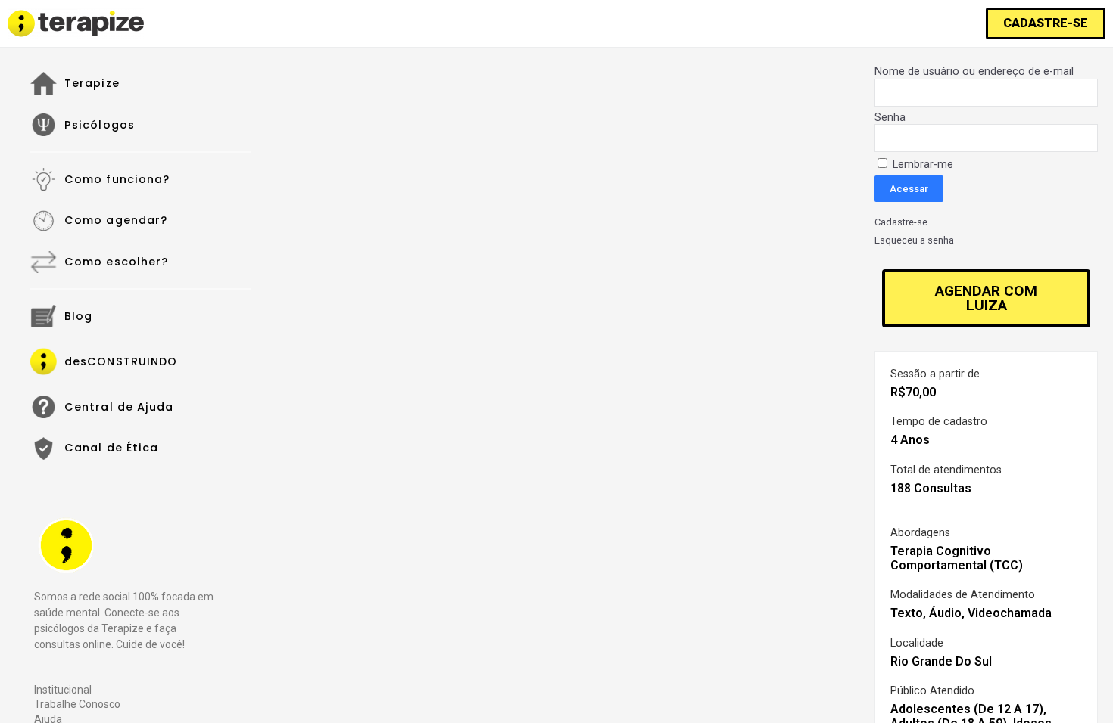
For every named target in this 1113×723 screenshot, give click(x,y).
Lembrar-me (921, 164)
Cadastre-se (901, 222)
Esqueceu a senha (914, 240)
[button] (1045, 23)
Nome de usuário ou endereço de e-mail (974, 71)
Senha (890, 117)
